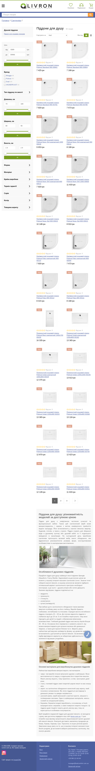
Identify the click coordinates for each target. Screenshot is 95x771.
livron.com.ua (76, 716)
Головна (5, 20)
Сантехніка (16, 20)
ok (17, 64)
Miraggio (9, 75)
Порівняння (43, 756)
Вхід (41, 750)
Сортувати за (41, 35)
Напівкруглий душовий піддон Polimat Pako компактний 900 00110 (47, 258)
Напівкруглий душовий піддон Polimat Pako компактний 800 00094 (78, 258)
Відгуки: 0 (49, 62)
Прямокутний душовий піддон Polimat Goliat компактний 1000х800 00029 (47, 375)
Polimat (8, 78)
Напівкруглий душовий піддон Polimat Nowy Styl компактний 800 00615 (49, 181)
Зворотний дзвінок (46, 759)
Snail (7, 82)
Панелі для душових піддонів (14, 34)
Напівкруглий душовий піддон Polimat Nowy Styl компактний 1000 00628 (49, 142)
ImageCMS (17, 760)
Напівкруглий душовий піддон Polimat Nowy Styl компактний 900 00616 (79, 142)
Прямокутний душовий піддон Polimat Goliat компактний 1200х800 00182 (78, 335)
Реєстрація (43, 753)
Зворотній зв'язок (74, 766)
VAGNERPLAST (11, 85)
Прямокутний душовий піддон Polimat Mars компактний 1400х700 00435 (49, 335)
